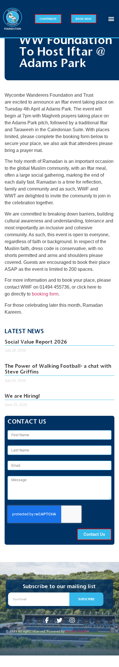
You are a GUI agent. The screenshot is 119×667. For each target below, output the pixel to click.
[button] (111, 19)
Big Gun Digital (77, 631)
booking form (45, 293)
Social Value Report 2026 (36, 342)
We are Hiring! (22, 396)
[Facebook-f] (47, 620)
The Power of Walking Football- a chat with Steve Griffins (58, 369)
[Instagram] (72, 620)
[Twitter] (59, 620)
